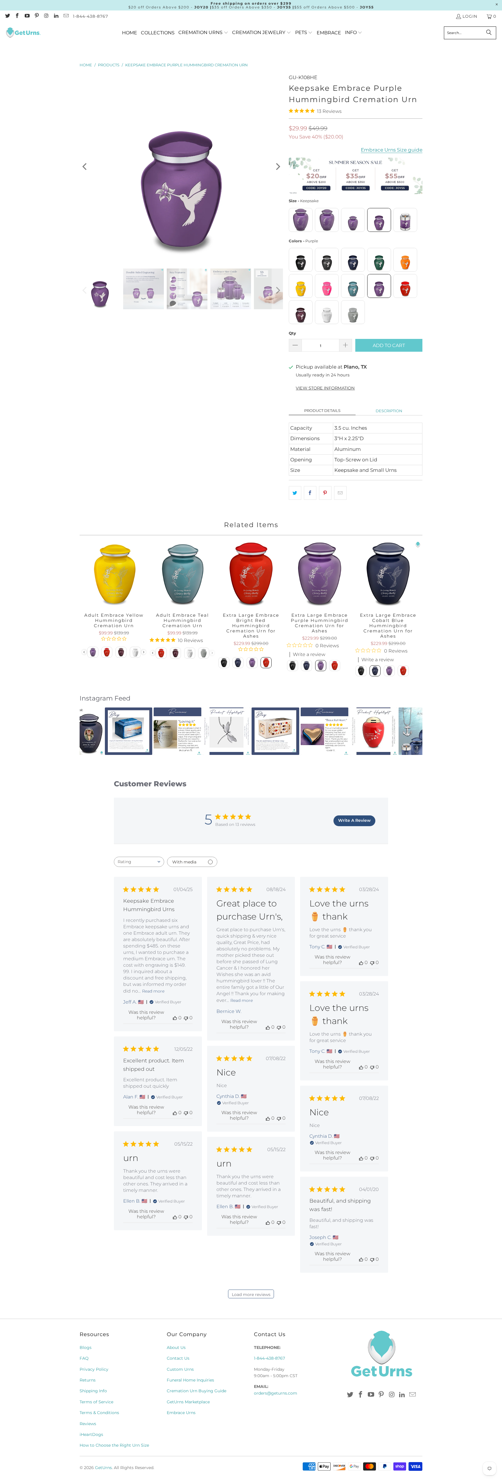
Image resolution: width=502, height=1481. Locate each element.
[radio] (301, 220)
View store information (325, 388)
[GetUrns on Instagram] (46, 16)
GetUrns (103, 1467)
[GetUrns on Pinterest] (37, 16)
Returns (88, 1380)
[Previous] (85, 167)
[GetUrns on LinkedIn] (56, 16)
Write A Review (354, 820)
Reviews (88, 1423)
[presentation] (143, 652)
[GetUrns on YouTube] (27, 16)
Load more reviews (251, 1294)
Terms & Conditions (99, 1412)
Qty (292, 333)
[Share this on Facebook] (310, 493)
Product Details (322, 410)
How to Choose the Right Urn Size (114, 1445)
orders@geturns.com (275, 1393)
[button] (203, 32)
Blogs (86, 1347)
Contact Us (178, 1358)
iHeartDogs (91, 1434)
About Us (176, 1347)
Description (389, 410)
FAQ (84, 1358)
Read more (153, 991)
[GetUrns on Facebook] (17, 16)
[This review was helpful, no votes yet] (175, 1017)
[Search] (489, 32)
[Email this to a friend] (340, 493)
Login (469, 16)
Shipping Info (93, 1390)
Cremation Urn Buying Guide (196, 1390)
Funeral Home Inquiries (190, 1380)
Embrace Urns (181, 1412)
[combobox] (139, 862)
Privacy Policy (94, 1369)
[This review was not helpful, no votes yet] (186, 1017)
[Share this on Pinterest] (325, 493)
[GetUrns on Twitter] (7, 16)
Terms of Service (96, 1401)
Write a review (309, 654)
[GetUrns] (23, 32)
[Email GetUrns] (66, 16)
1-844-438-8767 (90, 16)
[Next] (277, 167)
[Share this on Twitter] (295, 493)
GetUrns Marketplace (188, 1401)
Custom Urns (180, 1369)
